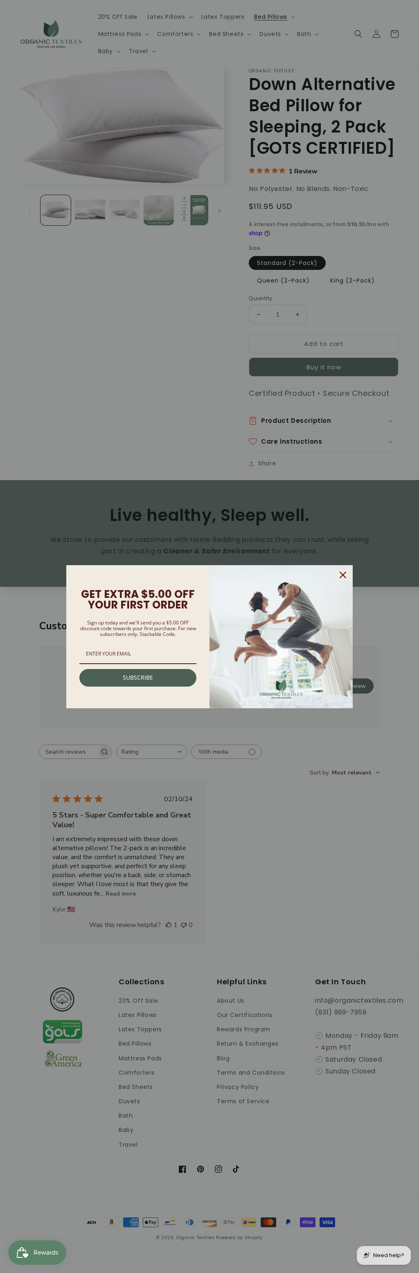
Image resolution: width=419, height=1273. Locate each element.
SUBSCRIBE (138, 677)
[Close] (343, 575)
